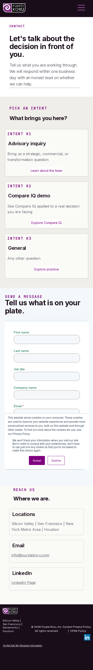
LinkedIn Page (24, 582)
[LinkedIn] (87, 637)
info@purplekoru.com (30, 555)
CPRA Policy (78, 630)
